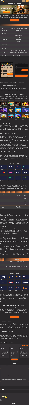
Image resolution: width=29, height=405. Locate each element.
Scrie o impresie (25, 345)
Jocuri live (10, 100)
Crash (17, 100)
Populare (3, 100)
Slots (24, 100)
